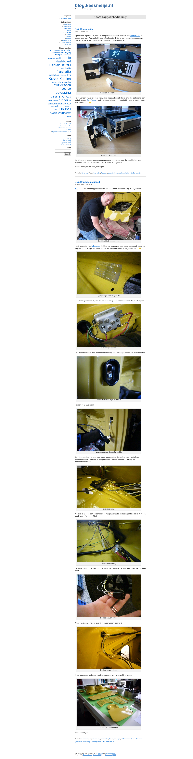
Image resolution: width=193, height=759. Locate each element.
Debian (54, 65)
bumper (58, 55)
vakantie (54, 113)
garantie (111, 173)
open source (66, 86)
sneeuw (67, 103)
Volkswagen (96, 246)
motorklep (66, 82)
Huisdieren (67, 28)
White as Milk (110, 753)
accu (52, 50)
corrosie (65, 58)
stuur (67, 106)
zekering (126, 173)
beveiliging (66, 52)
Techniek (68, 44)
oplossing (63, 92)
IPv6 (69, 75)
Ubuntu (65, 109)
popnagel (117, 739)
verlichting (86, 742)
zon (68, 116)
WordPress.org (66, 144)
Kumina (65, 79)
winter (67, 112)
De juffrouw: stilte (84, 29)
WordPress (99, 753)
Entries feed (67, 140)
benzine (67, 50)
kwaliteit (53, 82)
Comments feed (65, 142)
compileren (53, 58)
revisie (55, 101)
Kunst (69, 36)
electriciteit (104, 739)
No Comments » (136, 173)
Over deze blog (66, 18)
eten (62, 68)
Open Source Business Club (61, 131)
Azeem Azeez (87, 755)
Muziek (68, 38)
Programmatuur (66, 42)
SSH (52, 106)
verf (61, 112)
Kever (116, 173)
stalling (57, 106)
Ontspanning (66, 40)
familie (68, 68)
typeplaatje (78, 742)
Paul (76, 189)
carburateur (67, 55)
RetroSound (135, 36)
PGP (63, 97)
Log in (69, 138)
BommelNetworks (65, 126)
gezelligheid (53, 75)
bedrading (97, 173)
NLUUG (68, 130)
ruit (70, 101)
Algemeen (67, 24)
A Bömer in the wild (64, 124)
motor (59, 82)
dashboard (63, 61)
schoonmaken (55, 103)
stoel (62, 106)
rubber (123, 739)
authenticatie (59, 50)
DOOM (66, 65)
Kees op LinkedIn (65, 128)
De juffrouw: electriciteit (87, 182)
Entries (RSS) (97, 755)
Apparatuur (67, 26)
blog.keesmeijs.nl (94, 5)
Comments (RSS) (110, 755)
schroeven (138, 739)
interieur (63, 75)
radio (121, 173)
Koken (69, 34)
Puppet (68, 97)
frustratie (104, 173)
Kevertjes (85, 173)
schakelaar (130, 739)
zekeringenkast (96, 742)
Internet (68, 30)
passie (55, 96)
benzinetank (56, 52)
